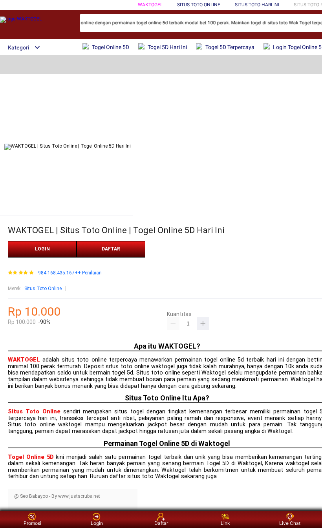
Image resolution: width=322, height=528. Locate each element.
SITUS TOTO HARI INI (257, 4)
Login (97, 523)
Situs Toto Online (43, 288)
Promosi (32, 523)
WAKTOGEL (150, 4)
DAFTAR (111, 249)
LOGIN (42, 249)
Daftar (161, 523)
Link (225, 523)
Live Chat (289, 523)
